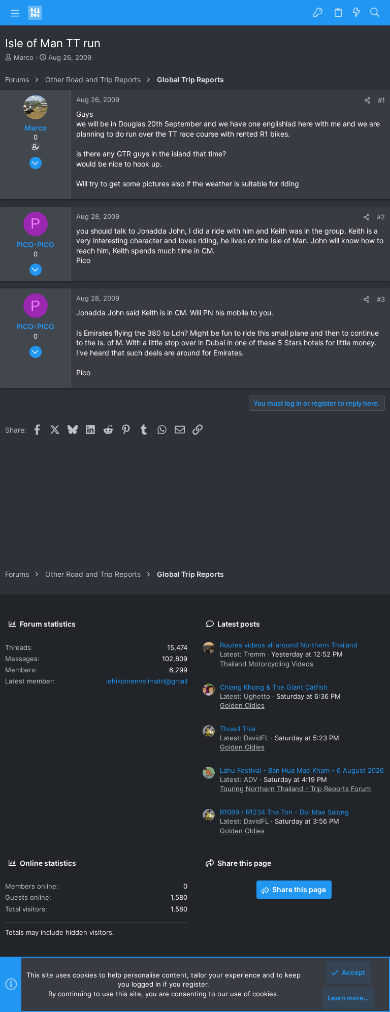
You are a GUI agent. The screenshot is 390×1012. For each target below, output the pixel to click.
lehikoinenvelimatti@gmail (146, 681)
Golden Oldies (242, 705)
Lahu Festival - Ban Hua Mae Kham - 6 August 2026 (302, 770)
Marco (24, 57)
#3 (381, 299)
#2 (381, 217)
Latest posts (238, 623)
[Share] (367, 100)
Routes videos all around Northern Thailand (289, 645)
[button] (15, 13)
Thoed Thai (237, 729)
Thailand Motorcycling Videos (266, 664)
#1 (381, 100)
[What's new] (356, 13)
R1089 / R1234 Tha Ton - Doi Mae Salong (284, 812)
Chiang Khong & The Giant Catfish (274, 687)
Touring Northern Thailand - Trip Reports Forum (295, 789)
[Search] (375, 13)
